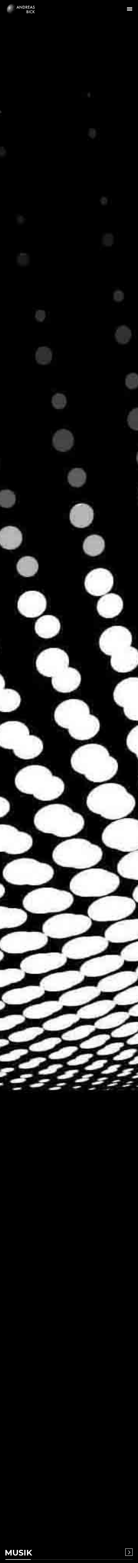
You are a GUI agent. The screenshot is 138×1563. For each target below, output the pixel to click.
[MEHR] (129, 1552)
